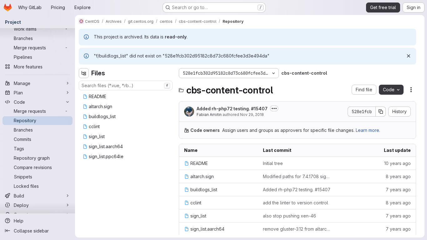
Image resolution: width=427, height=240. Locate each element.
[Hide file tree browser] (84, 73)
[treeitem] (126, 97)
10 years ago (397, 163)
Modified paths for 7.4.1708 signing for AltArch (297, 176)
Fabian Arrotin (209, 114)
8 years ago (398, 176)
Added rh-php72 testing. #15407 (232, 108)
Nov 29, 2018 (252, 114)
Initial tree (273, 163)
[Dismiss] (408, 56)
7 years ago (398, 189)
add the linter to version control (295, 202)
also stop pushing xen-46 (289, 215)
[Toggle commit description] (274, 108)
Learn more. (368, 130)
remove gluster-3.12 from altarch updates (297, 229)
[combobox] (126, 85)
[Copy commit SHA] (381, 112)
